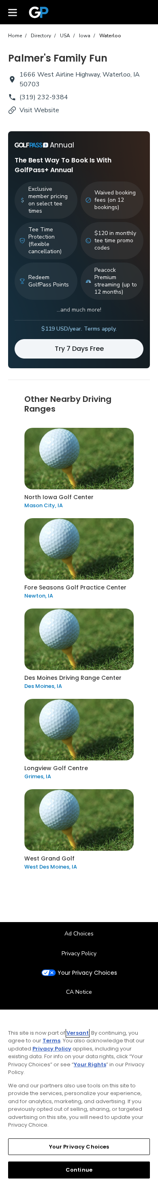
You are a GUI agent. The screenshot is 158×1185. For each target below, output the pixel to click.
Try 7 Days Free (79, 348)
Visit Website (39, 110)
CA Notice (79, 992)
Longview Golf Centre (56, 768)
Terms (51, 1040)
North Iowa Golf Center (59, 497)
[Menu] (12, 12)
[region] (79, 1097)
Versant (77, 1033)
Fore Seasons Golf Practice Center (75, 587)
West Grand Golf (49, 858)
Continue (79, 1170)
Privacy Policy (79, 953)
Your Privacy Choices (87, 972)
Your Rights (90, 1064)
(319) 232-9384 (43, 97)
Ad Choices (79, 933)
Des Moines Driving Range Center (73, 678)
